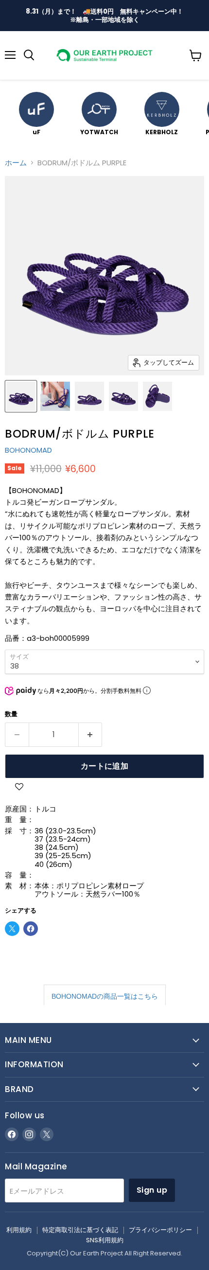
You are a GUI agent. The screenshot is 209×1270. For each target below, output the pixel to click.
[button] (19, 787)
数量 (11, 714)
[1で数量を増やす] (91, 735)
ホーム (16, 163)
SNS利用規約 (104, 1240)
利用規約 (19, 1230)
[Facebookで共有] (30, 928)
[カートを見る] (196, 55)
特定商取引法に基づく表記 (80, 1230)
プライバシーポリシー (160, 1230)
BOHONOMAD (28, 450)
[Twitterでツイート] (12, 928)
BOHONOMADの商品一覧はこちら (105, 996)
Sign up (152, 1190)
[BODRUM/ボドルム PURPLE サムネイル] (20, 396)
